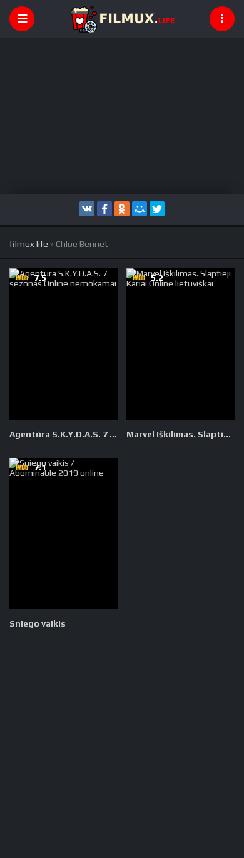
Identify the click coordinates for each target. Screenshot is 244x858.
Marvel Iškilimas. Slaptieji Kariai (180, 434)
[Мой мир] (139, 208)
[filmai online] (122, 19)
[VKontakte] (86, 208)
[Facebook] (104, 208)
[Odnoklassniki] (122, 208)
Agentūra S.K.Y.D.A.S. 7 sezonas (63, 434)
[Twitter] (157, 208)
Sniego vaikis (37, 623)
